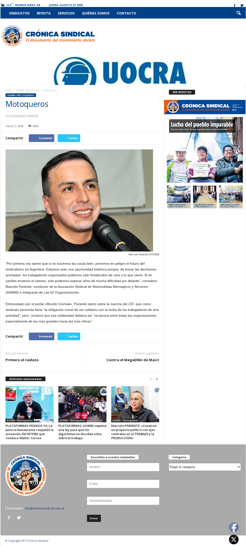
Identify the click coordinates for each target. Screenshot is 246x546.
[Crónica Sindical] (47, 36)
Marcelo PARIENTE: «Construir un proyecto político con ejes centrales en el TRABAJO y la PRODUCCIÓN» (134, 432)
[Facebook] (235, 5)
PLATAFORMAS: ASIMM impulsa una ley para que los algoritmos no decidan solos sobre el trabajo (82, 432)
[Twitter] (242, 5)
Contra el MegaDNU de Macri (132, 359)
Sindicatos (19, 13)
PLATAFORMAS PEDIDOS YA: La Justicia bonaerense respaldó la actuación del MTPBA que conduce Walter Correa (30, 432)
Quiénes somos (96, 13)
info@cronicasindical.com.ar (44, 508)
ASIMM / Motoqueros (27, 90)
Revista (44, 13)
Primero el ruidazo (22, 359)
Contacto (126, 13)
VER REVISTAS (181, 92)
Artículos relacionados (25, 379)
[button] (238, 13)
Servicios (66, 13)
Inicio (9, 90)
